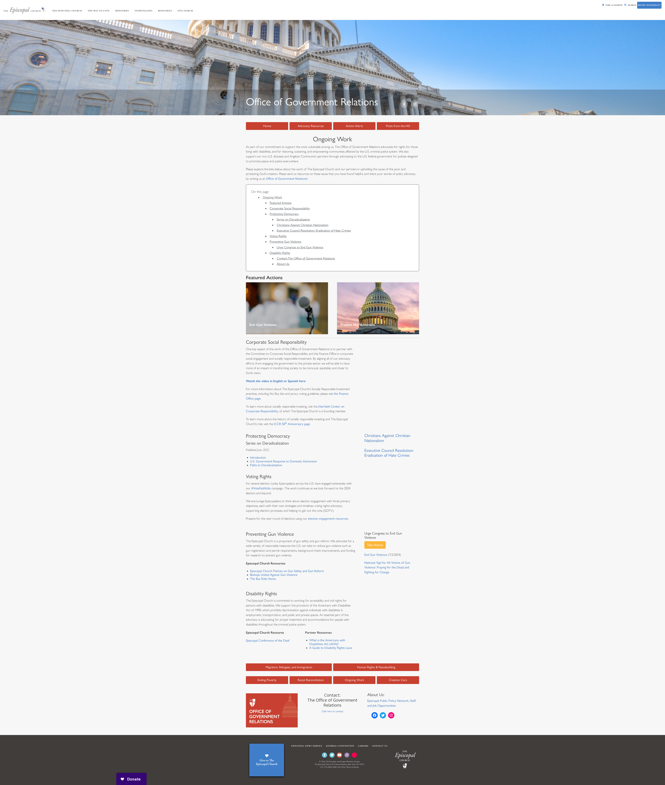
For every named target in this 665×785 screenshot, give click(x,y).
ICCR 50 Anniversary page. (292, 424)
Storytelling (144, 11)
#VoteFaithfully (261, 488)
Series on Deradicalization (293, 219)
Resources (165, 11)
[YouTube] (339, 755)
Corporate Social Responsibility (290, 208)
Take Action (375, 545)
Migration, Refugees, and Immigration (289, 667)
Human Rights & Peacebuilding (376, 667)
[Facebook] (324, 755)
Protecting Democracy (284, 214)
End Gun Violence (375, 555)
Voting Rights (278, 236)
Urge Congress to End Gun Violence (300, 247)
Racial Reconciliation (311, 680)
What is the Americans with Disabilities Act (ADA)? (327, 642)
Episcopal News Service (306, 746)
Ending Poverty (267, 680)
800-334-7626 (339, 767)
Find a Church (614, 5)
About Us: (283, 264)
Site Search (185, 11)
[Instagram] (346, 755)
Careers (363, 746)
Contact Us (380, 746)
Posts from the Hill (398, 126)
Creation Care (398, 680)
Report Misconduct (649, 5)
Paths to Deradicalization (266, 465)
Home (267, 126)
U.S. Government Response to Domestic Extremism (283, 461)
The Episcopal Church (67, 11)
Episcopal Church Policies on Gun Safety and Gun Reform (287, 571)
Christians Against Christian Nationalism (302, 225)
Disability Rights (280, 253)
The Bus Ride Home (263, 579)
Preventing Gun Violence (285, 242)
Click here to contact (332, 711)
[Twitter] (332, 755)
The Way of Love (99, 11)
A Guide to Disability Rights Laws (330, 648)
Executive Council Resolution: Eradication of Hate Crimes (314, 230)
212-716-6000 (326, 767)
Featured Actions (280, 203)
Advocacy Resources (311, 126)
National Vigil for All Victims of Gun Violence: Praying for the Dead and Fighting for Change (387, 567)
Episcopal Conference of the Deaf (267, 640)
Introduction (258, 457)
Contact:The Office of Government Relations (306, 258)
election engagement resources (328, 519)
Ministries (122, 11)
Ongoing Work (272, 197)
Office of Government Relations (286, 179)
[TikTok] (354, 755)
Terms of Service (353, 767)
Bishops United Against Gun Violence (274, 575)
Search (632, 5)
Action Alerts (354, 126)
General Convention (340, 746)
